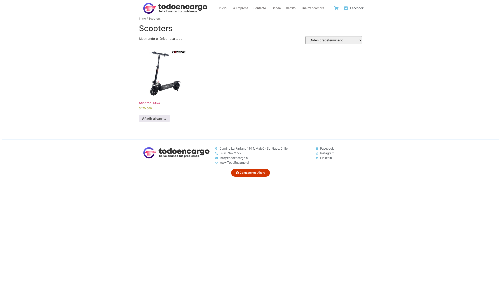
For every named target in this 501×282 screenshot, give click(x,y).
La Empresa (240, 8)
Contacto (259, 8)
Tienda (276, 8)
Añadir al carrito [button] (154, 118)
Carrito (291, 8)
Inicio (222, 8)
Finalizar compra (312, 8)
